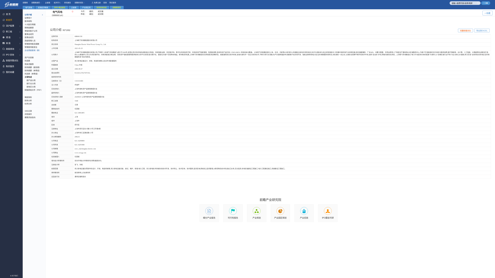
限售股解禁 (29, 28)
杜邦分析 (28, 104)
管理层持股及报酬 (32, 44)
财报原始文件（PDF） (34, 90)
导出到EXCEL (482, 31)
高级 (486, 3)
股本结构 (28, 21)
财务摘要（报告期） (33, 67)
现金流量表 (29, 64)
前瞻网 (25, 3)
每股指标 (28, 97)
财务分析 (28, 100)
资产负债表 (29, 58)
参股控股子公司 (31, 31)
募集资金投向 (30, 117)
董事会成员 (29, 34)
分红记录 (28, 111)
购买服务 (112, 3)
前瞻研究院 (79, 3)
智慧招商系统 (102, 7)
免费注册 (97, 3)
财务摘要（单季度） (33, 71)
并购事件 (28, 114)
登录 (105, 3)
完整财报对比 (465, 31)
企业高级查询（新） (33, 50)
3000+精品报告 (59, 7)
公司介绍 (28, 15)
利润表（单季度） (32, 74)
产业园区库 (86, 7)
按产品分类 (31, 80)
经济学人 (57, 3)
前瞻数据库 (35, 3)
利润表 (27, 61)
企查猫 (47, 3)
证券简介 (28, 18)
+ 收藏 (487, 13)
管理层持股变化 (31, 47)
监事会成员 (29, 37)
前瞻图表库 (117, 7)
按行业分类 (31, 83)
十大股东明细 (30, 24)
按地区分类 (31, 87)
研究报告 (67, 3)
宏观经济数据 (43, 7)
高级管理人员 (30, 41)
